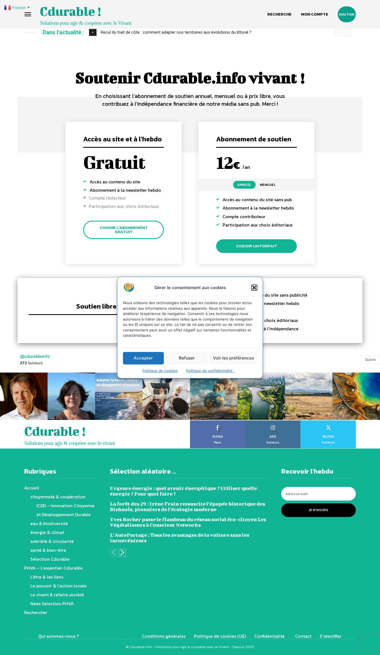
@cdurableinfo (35, 356)
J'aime (218, 422)
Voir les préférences (233, 358)
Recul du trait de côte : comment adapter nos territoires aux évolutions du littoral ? (176, 32)
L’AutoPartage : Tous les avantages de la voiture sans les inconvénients (179, 537)
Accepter (143, 358)
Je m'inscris (318, 510)
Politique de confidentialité (210, 370)
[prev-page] (113, 552)
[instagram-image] (24, 396)
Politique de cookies (159, 370)
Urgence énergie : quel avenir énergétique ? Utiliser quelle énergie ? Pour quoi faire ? (183, 491)
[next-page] (122, 552)
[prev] (338, 32)
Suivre (370, 359)
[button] (254, 287)
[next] (347, 32)
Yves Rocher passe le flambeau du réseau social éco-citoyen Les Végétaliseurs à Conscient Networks (188, 522)
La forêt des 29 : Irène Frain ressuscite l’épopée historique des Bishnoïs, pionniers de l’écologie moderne (187, 506)
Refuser (187, 358)
